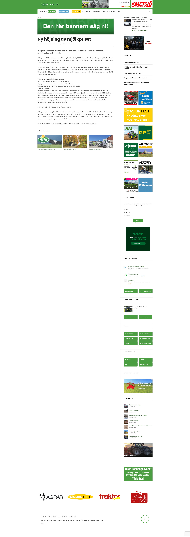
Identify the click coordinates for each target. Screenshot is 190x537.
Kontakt (105, 11)
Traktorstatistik (144, 333)
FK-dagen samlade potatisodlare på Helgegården (136, 83)
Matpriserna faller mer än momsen (135, 78)
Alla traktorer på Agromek (135, 436)
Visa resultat (138, 222)
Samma (128, 212)
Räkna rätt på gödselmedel (133, 73)
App (119, 11)
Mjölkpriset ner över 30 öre (69, 149)
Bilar (126, 364)
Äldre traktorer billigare (135, 405)
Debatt (87, 11)
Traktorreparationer (145, 343)
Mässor (127, 343)
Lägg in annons (144, 317)
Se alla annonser (129, 291)
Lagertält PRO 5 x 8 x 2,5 (140, 307)
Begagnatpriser (129, 333)
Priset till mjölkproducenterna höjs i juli (46, 149)
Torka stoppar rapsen (134, 431)
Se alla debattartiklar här (139, 30)
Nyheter (42, 11)
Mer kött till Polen (133, 420)
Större (127, 209)
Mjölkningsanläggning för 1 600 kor (138, 415)
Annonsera (96, 11)
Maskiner (142, 359)
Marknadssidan (129, 338)
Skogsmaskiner (144, 364)
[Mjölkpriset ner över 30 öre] (75, 141)
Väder (113, 11)
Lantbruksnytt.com (58, 516)
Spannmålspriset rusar (131, 62)
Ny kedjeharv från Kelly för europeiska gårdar (140, 425)
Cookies (42, 523)
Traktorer (127, 359)
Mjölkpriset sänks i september (96, 149)
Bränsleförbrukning (145, 338)
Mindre (128, 215)
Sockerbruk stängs (133, 410)
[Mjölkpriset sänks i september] (101, 141)
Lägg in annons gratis (145, 291)
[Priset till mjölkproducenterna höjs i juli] (49, 141)
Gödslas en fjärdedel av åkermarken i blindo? (136, 68)
